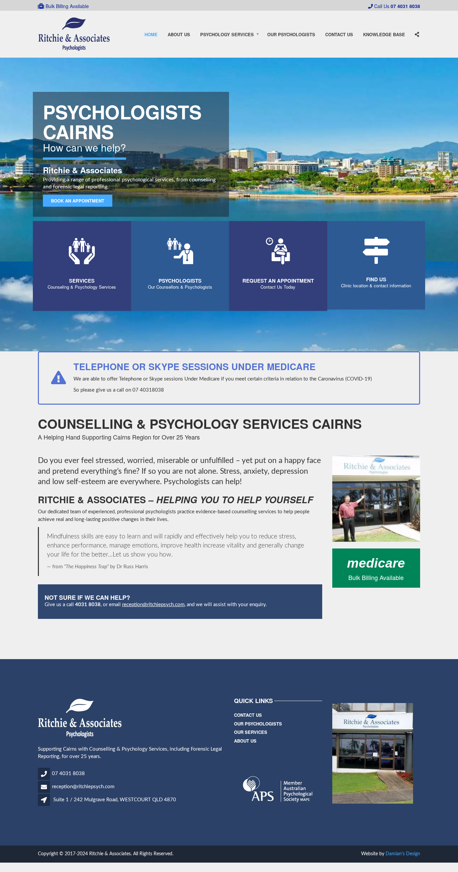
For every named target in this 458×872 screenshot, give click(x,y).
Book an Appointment (77, 200)
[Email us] (44, 787)
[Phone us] (44, 774)
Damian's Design (403, 854)
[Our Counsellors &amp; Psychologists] (180, 261)
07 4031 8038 (68, 773)
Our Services (250, 732)
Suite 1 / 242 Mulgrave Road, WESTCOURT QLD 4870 (114, 799)
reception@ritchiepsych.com (153, 604)
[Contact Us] (278, 261)
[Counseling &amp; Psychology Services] (81, 261)
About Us (179, 34)
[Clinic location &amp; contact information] (376, 258)
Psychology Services (227, 34)
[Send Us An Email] (417, 14)
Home (151, 34)
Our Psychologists (291, 34)
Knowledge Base (384, 34)
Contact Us (339, 34)
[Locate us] (45, 800)
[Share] (417, 34)
